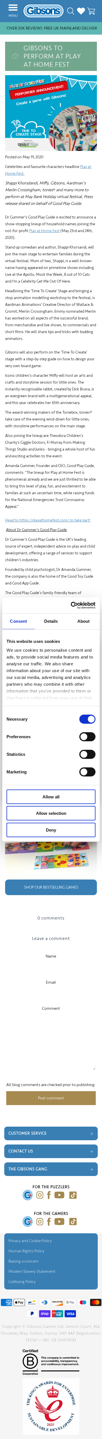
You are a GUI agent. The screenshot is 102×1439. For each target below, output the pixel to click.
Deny (51, 829)
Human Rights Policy (26, 1251)
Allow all (51, 796)
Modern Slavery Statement (32, 1271)
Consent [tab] (18, 620)
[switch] (87, 736)
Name (51, 956)
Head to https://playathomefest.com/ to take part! (47, 520)
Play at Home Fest (44, 230)
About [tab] (83, 620)
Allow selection (51, 813)
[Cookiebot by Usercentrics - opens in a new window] (71, 605)
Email (51, 982)
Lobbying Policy (22, 1281)
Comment (51, 1008)
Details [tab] (51, 620)
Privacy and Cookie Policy (30, 1241)
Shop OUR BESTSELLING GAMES (51, 887)
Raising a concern (23, 1261)
